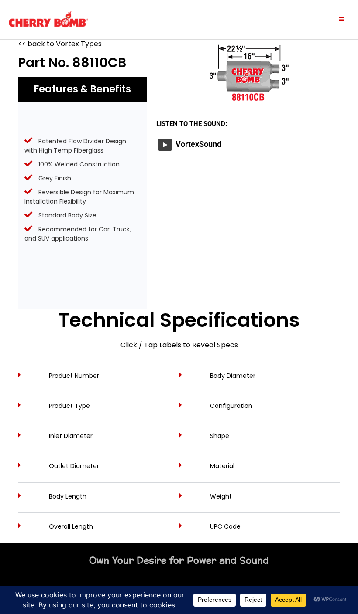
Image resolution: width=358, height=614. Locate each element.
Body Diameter (232, 375)
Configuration (231, 405)
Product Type (69, 405)
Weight (221, 496)
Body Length (67, 496)
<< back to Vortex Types (60, 44)
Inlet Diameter (71, 435)
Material (222, 465)
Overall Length (71, 526)
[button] (98, 381)
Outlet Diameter (74, 465)
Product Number (74, 375)
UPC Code (225, 526)
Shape (219, 435)
